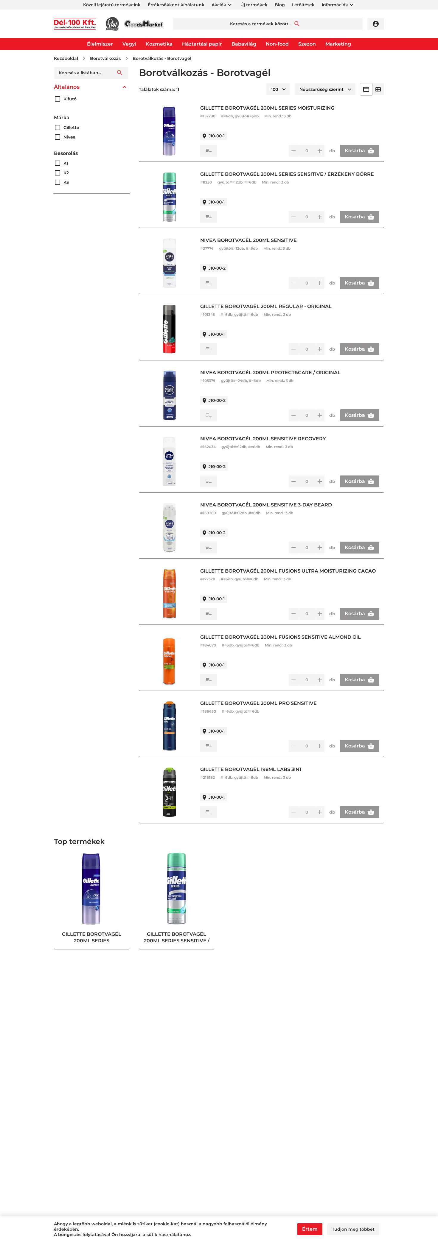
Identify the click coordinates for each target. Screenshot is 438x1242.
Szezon (307, 44)
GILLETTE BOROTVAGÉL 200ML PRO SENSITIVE (258, 703)
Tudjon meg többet (353, 1229)
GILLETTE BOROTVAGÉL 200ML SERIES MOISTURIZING (267, 108)
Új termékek (254, 4)
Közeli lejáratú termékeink (112, 4)
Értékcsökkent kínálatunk (176, 4)
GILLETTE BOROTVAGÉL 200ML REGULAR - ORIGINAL (266, 306)
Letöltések (303, 4)
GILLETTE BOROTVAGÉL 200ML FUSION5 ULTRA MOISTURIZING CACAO (288, 571)
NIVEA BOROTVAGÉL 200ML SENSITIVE (248, 240)
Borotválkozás (105, 58)
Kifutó (70, 99)
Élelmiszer (100, 44)
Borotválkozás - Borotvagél (162, 58)
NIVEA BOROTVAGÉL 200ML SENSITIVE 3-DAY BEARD (266, 505)
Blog (280, 4)
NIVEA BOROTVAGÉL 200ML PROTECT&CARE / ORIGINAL (270, 372)
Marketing (338, 44)
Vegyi (129, 44)
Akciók (219, 4)
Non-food (277, 44)
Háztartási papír (202, 44)
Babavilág (244, 44)
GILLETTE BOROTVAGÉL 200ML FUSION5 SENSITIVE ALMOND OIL (280, 637)
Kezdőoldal (66, 58)
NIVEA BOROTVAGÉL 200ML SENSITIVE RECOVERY (263, 439)
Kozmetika (159, 44)
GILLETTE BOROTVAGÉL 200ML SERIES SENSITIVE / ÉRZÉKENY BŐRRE (287, 174)
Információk (335, 4)
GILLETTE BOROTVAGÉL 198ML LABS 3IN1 (250, 769)
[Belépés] (375, 24)
